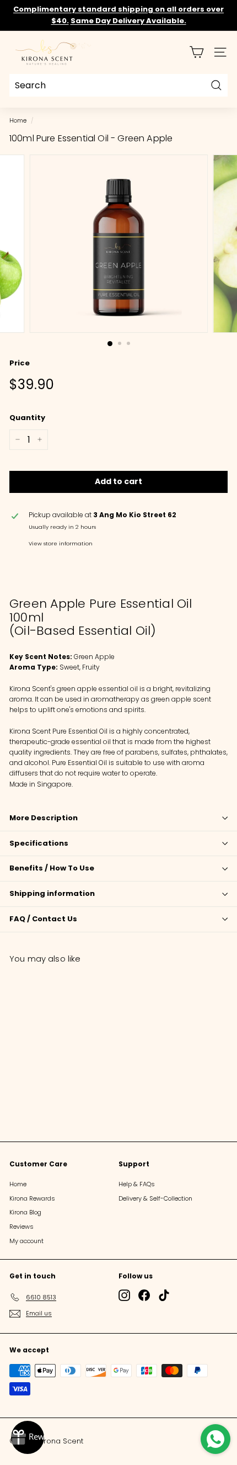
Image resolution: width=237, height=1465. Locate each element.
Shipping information (52, 893)
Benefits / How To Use (51, 868)
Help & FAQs (136, 1184)
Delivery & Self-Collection (155, 1198)
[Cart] (196, 52)
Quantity (27, 417)
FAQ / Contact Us (43, 919)
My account (26, 1240)
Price (19, 363)
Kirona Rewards (32, 1198)
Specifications (38, 843)
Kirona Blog (25, 1212)
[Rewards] (27, 1437)
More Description (43, 818)
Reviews (21, 1226)
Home (17, 120)
